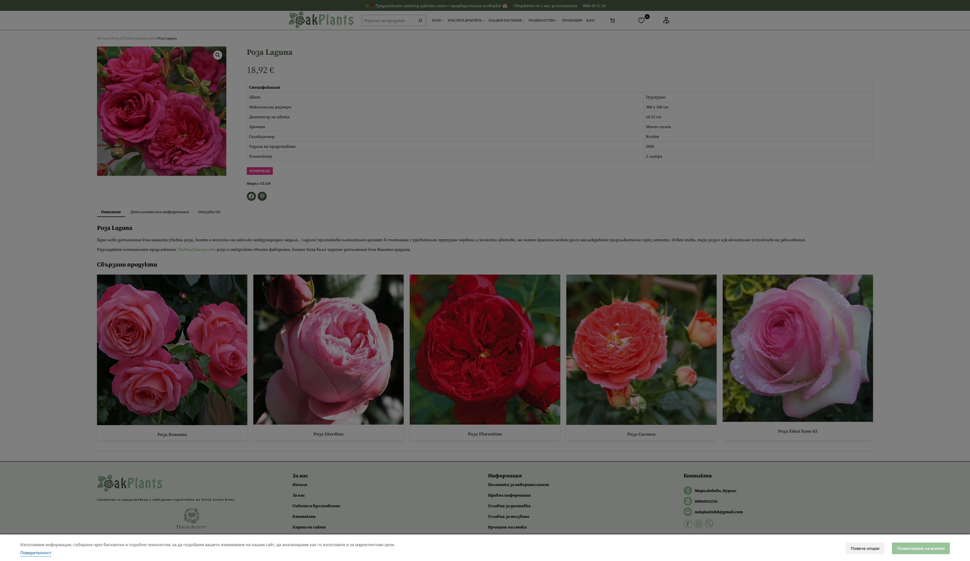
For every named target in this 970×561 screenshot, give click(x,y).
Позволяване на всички (921, 548)
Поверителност (35, 552)
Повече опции (865, 548)
